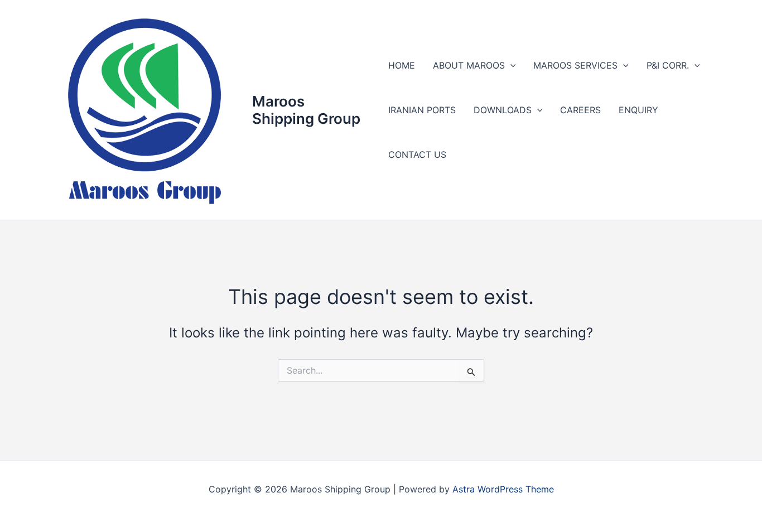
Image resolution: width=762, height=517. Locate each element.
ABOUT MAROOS (469, 65)
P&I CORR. (668, 65)
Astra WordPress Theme (503, 489)
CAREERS (580, 109)
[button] (510, 65)
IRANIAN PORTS (422, 109)
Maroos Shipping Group (306, 110)
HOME (401, 65)
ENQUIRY (638, 109)
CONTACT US (417, 154)
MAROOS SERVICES (575, 65)
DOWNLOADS (503, 109)
